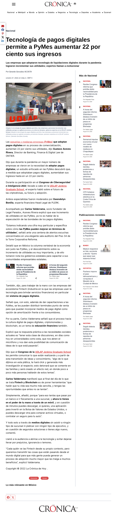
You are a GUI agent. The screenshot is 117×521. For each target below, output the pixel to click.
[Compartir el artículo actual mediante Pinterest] (2, 33)
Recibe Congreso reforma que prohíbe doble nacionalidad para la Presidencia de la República (26, 269)
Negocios (62, 12)
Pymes (45, 478)
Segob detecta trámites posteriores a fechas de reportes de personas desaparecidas (89, 171)
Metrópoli (21, 12)
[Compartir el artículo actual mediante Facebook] (2, 29)
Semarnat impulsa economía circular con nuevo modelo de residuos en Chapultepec (90, 145)
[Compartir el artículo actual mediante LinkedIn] (2, 40)
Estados (51, 12)
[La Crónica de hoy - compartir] (36, 278)
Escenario (108, 12)
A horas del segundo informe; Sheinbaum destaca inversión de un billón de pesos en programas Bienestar (58, 269)
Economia (34, 478)
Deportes (85, 12)
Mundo (32, 12)
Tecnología (73, 12)
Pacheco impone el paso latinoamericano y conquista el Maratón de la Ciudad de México (90, 277)
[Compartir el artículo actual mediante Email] (2, 26)
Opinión (41, 12)
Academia (96, 12)
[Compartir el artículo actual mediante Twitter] (2, 37)
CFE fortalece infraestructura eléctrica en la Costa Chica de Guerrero (89, 197)
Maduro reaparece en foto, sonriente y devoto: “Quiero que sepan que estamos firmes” (90, 253)
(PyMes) (48, 141)
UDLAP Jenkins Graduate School (53, 351)
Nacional (11, 12)
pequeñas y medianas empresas (27, 141)
